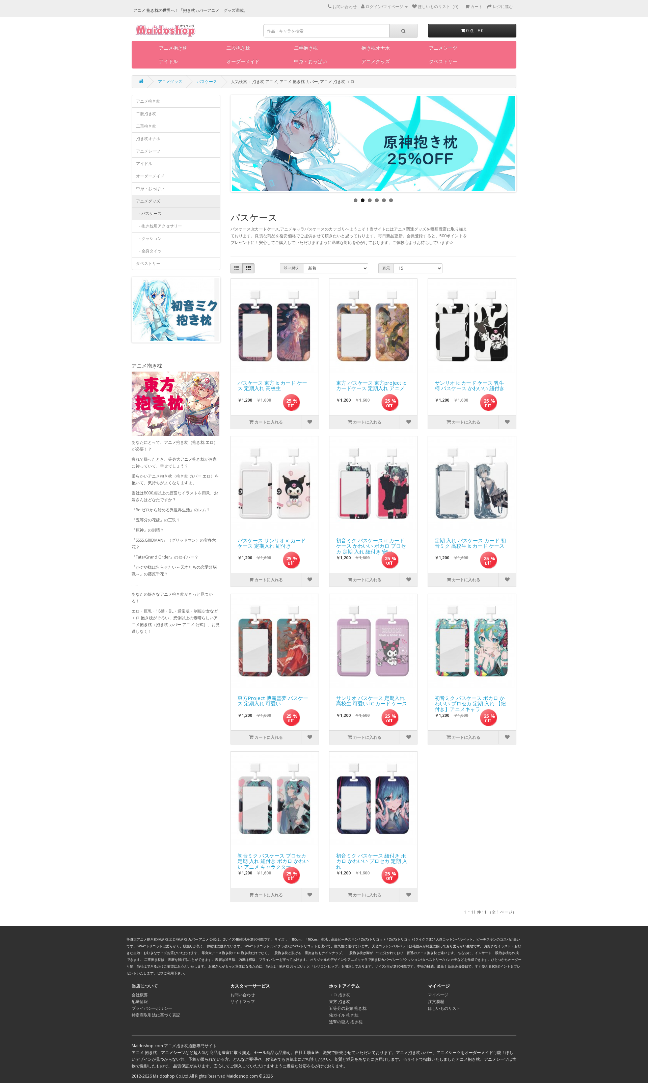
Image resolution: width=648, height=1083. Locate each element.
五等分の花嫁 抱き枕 (348, 1008)
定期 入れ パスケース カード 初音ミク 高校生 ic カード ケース (470, 543)
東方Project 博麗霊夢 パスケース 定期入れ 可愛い (273, 701)
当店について (145, 986)
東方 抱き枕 (339, 1001)
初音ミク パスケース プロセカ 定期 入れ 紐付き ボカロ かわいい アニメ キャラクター (273, 859)
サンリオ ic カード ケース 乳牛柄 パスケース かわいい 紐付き (470, 386)
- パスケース (149, 213)
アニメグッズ (375, 61)
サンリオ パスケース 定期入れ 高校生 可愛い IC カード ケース (371, 701)
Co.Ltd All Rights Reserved (200, 1076)
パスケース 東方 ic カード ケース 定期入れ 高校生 (272, 386)
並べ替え (292, 268)
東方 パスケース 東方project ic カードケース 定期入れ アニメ (371, 386)
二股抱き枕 (238, 48)
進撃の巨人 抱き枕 (345, 1022)
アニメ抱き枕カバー (414, 1052)
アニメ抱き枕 (173, 48)
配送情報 (140, 1001)
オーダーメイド (243, 61)
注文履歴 (436, 1001)
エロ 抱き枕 (339, 995)
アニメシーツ (443, 48)
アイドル (168, 61)
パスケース (207, 81)
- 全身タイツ (149, 251)
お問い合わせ (243, 995)
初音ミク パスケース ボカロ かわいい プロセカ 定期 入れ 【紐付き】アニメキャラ (470, 702)
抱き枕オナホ (375, 48)
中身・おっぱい (310, 61)
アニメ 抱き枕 (144, 1052)
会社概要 (140, 995)
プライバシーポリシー (152, 1008)
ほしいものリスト (444, 1008)
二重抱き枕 (306, 48)
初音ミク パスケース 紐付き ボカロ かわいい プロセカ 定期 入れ (371, 859)
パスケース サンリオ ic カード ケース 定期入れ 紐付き (272, 543)
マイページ (438, 995)
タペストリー (443, 61)
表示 (386, 268)
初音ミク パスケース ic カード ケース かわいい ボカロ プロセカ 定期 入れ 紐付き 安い (371, 544)
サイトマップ (243, 1001)
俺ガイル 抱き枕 (343, 1015)
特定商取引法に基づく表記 (156, 1015)
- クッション (149, 238)
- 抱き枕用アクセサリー (159, 226)
